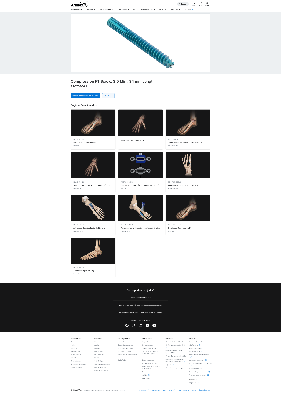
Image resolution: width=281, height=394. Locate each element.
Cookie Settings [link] (204, 390)
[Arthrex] (79, 4)
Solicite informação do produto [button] (85, 95)
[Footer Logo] (76, 389)
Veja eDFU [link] (108, 95)
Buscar (182, 4)
